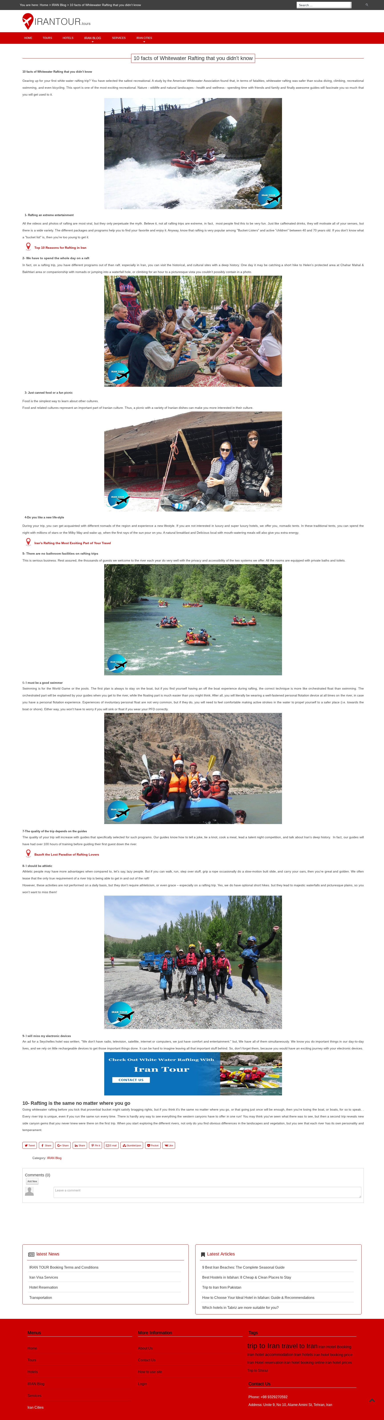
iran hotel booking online (304, 1362)
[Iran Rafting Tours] (193, 1094)
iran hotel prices (338, 1362)
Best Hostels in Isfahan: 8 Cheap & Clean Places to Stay (246, 1277)
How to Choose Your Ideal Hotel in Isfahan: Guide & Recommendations (258, 1298)
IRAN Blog (59, 5)
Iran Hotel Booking (334, 1346)
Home (44, 5)
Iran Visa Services (43, 1277)
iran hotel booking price (333, 1355)
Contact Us (147, 1360)
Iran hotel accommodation (270, 1354)
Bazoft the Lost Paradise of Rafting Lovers (66, 854)
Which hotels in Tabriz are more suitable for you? (240, 1308)
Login (142, 1384)
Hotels (68, 38)
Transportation (40, 1298)
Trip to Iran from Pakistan (221, 1287)
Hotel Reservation (43, 1287)
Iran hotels (303, 1354)
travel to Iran (300, 1346)
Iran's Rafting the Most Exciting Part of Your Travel (72, 543)
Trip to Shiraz (257, 1370)
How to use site (150, 1372)
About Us (145, 1348)
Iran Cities (144, 38)
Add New (32, 1181)
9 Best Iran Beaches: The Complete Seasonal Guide (243, 1267)
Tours (47, 38)
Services (119, 38)
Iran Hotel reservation (265, 1362)
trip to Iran (264, 1346)
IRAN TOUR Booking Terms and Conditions (63, 1267)
